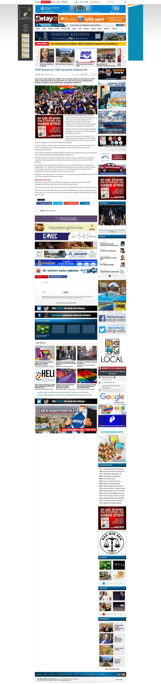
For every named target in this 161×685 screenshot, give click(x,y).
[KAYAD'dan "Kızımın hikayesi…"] (105, 606)
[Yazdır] (86, 74)
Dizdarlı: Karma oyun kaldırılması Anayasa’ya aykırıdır (109, 477)
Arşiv (58, 2)
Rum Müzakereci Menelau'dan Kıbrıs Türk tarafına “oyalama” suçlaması (112, 472)
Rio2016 (76, 674)
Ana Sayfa (37, 2)
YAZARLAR (102, 236)
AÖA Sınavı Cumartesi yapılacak (79, 25)
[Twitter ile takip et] (120, 25)
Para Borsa (51, 674)
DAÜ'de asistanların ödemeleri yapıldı (48, 65)
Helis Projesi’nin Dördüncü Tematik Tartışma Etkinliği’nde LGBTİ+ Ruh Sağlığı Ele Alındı (45, 387)
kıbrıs (54, 210)
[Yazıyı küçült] (91, 74)
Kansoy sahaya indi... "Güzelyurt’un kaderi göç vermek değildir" (70, 65)
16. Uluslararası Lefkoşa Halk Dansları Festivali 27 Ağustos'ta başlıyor (111, 501)
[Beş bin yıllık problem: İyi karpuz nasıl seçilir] (105, 565)
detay (50, 210)
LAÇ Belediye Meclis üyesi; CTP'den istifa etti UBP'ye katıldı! (90, 65)
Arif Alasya (107, 248)
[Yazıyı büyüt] (95, 74)
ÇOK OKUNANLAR (104, 619)
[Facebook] (36, 74)
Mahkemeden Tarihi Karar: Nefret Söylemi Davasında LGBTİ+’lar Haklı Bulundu (66, 364)
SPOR (45, 674)
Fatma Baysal (109, 255)
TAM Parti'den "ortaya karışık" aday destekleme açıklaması (110, 475)
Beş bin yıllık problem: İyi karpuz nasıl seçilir (43, 336)
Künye (53, 2)
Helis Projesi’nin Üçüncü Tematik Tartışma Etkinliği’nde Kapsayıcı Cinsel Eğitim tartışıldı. (87, 387)
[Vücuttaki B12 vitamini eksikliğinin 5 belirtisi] (119, 576)
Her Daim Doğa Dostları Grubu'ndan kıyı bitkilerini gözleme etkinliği (111, 470)
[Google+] (42, 74)
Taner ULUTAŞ (108, 270)
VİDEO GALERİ (103, 588)
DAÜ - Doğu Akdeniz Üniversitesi (64, 674)
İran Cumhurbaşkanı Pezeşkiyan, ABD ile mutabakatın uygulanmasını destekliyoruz (84, 44)
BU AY (107, 669)
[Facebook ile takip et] (117, 25)
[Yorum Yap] (81, 74)
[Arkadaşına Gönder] (84, 74)
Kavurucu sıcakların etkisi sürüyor (110, 481)
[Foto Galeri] (46, 25)
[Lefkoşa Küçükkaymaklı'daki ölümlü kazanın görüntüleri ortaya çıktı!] (119, 606)
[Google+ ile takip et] (122, 25)
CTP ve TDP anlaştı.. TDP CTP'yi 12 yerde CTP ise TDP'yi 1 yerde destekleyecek (111, 497)
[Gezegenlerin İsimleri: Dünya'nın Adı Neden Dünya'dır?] (119, 565)
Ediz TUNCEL (104, 262)
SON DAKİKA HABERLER (105, 465)
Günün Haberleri (45, 2)
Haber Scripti (119, 679)
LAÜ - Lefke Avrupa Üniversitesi (88, 674)
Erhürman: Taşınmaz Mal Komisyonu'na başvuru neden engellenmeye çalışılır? (110, 65)
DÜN (118, 669)
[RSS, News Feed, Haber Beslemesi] (124, 25)
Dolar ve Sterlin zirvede (107, 479)
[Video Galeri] (58, 25)
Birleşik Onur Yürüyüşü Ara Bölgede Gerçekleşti (87, 364)
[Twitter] (39, 74)
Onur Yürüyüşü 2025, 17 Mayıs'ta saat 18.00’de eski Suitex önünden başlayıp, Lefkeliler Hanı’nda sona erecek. (66, 387)
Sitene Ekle (64, 2)
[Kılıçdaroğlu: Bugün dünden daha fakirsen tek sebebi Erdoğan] (105, 596)
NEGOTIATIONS (101, 674)
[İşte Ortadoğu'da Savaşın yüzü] (105, 576)
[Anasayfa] (37, 25)
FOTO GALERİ (103, 557)
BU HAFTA (112, 669)
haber (47, 210)
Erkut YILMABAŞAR (108, 242)
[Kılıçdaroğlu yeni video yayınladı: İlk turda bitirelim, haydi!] (119, 596)
